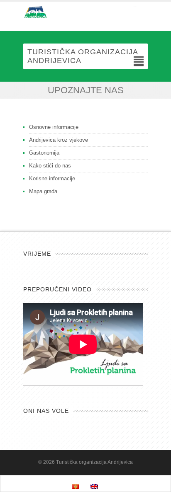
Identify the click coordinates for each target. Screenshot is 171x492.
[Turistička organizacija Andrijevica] (85, 12)
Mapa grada (43, 191)
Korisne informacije (52, 178)
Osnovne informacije (53, 127)
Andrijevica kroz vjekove (58, 140)
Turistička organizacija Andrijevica (94, 462)
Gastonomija (44, 153)
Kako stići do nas (50, 165)
